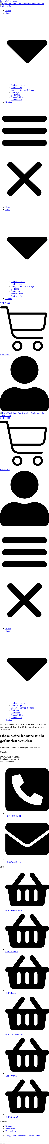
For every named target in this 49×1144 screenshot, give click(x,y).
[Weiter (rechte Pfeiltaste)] (4, 1143)
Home (8, 10)
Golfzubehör (16, 100)
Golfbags (15, 92)
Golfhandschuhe (18, 85)
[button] (24, 155)
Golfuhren (15, 95)
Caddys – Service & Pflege (22, 90)
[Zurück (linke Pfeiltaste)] (1, 1143)
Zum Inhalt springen (8, 1)
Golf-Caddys (16, 87)
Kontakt (8, 102)
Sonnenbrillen (17, 97)
